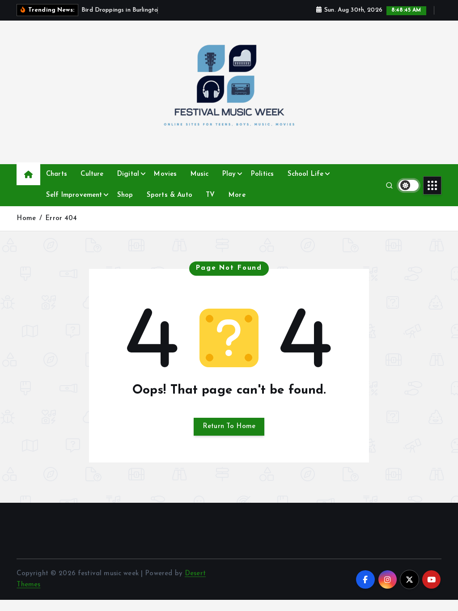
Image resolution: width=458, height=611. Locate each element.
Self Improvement (74, 195)
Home (26, 218)
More (237, 195)
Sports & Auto (169, 195)
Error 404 (61, 218)
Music (200, 174)
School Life (306, 174)
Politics (262, 174)
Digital (128, 174)
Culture (92, 174)
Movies (165, 174)
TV (210, 195)
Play (229, 174)
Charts (56, 174)
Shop (125, 195)
